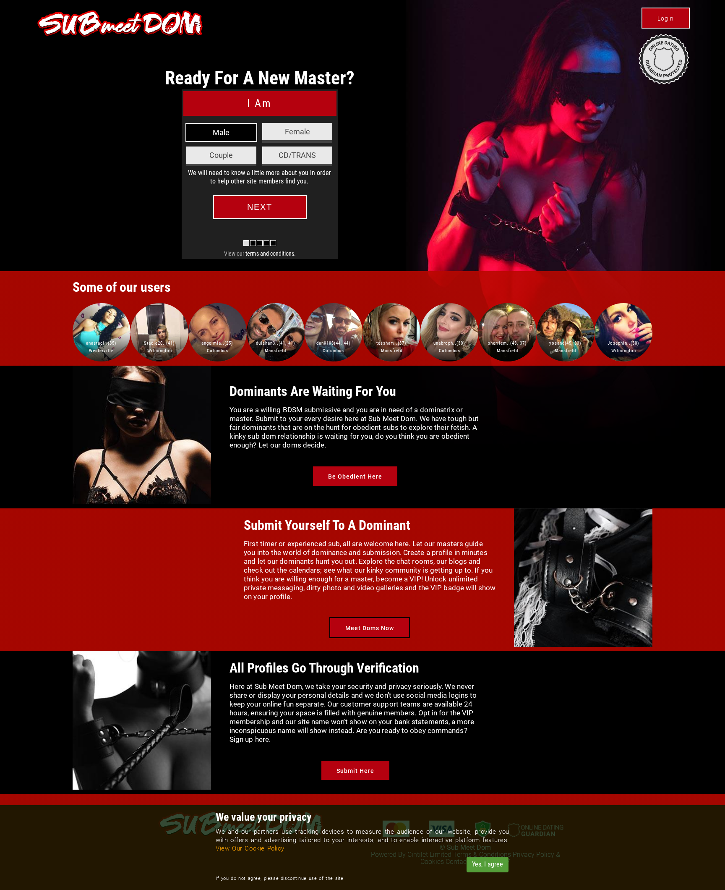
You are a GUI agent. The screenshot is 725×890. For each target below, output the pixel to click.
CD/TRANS (297, 155)
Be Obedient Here (355, 476)
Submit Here (355, 770)
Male (221, 132)
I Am (259, 103)
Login (665, 18)
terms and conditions (269, 253)
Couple (221, 155)
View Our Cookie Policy (250, 848)
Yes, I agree (487, 864)
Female (297, 131)
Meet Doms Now (369, 628)
